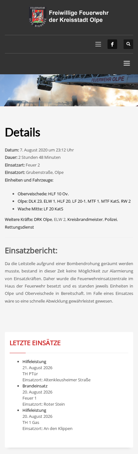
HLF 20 (63, 201)
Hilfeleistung (34, 361)
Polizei (111, 219)
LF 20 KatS (53, 209)
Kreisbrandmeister (85, 219)
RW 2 (126, 201)
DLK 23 (35, 201)
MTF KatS (110, 201)
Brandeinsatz (34, 386)
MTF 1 (93, 201)
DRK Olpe (43, 219)
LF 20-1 (79, 201)
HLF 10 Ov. (58, 194)
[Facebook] (112, 44)
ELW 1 (49, 201)
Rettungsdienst (19, 227)
